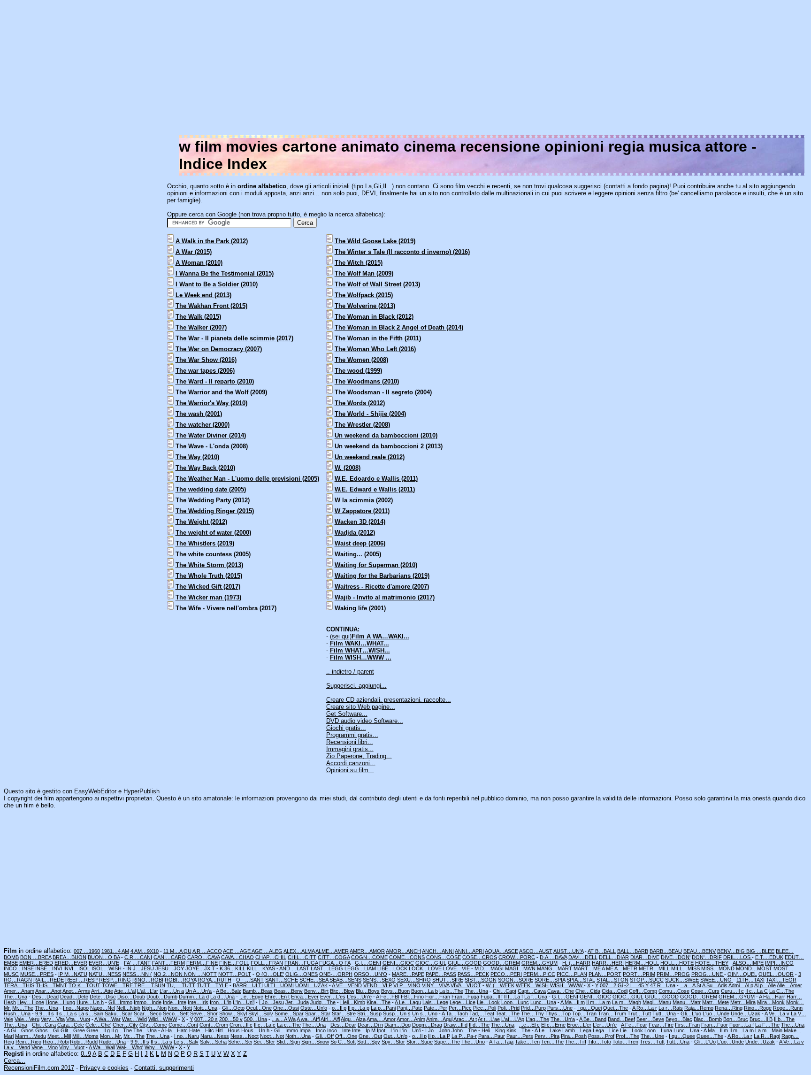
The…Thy (532, 1013)
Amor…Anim (411, 1019)
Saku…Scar (118, 1013)
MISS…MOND (717, 968)
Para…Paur (491, 1036)
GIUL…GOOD (465, 963)
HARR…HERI (608, 963)
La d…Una (222, 996)
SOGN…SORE (515, 980)
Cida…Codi (614, 991)
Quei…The (615, 1008)
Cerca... (14, 1060)
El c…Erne (553, 1025)
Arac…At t (465, 1019)
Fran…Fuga (465, 996)
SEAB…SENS (345, 980)
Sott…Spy (368, 1041)
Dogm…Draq (427, 1025)
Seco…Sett (176, 1013)
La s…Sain (90, 1013)
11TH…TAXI (750, 980)
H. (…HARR (576, 963)
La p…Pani (383, 1008)
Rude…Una (112, 1041)
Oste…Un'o (313, 1008)
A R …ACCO (207, 951)
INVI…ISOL (76, 968)
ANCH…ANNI (438, 951)
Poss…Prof (601, 1036)
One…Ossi (286, 1008)
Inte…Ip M (363, 1030)
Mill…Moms (85, 1036)
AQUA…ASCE (501, 951)
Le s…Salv (186, 1041)
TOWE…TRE (118, 985)
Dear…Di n (370, 1025)
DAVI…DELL (582, 957)
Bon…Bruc (735, 1019)
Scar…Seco (147, 1013)
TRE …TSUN (149, 985)
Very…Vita (53, 1019)
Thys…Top (558, 1013)
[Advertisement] (525, 69)
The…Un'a (563, 1019)
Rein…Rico (28, 1041)
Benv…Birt (316, 991)
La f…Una (535, 996)
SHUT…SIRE (447, 980)
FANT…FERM (168, 963)
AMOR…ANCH (403, 951)
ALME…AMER (332, 951)
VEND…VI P (377, 985)
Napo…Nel (102, 1008)
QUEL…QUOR (776, 974)
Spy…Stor (393, 1041)
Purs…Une (560, 1008)
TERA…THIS (19, 985)
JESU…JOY (170, 968)
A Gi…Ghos (20, 1030)
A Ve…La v (777, 1013)
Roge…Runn (788, 1008)
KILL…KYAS (261, 968)
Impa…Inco (312, 1030)
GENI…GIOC (398, 963)
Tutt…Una (664, 1013)
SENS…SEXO (379, 980)
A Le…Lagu (408, 1002)
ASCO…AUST (535, 951)
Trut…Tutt (639, 1013)
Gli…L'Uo (705, 1041)
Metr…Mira (743, 1002)
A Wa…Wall (102, 1047)
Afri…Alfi (330, 1019)
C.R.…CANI (138, 957)
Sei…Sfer (264, 1041)
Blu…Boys (368, 991)
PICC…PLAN (572, 974)
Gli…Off (324, 1036)
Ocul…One (259, 1008)
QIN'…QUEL (742, 974)
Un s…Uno (424, 1013)
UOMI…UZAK (311, 985)
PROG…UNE (707, 974)
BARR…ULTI (248, 985)
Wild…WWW (162, 1019)
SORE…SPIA (550, 980)
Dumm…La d (194, 996)
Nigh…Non (154, 1008)
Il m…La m (598, 1002)
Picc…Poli (484, 1008)
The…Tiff (575, 1041)
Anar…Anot (48, 991)
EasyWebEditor (95, 791)
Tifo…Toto (599, 1041)
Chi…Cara (44, 1025)
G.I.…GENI (368, 963)
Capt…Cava (532, 991)
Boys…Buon (395, 991)
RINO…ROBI (147, 980)
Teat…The (508, 1013)
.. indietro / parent (350, 671)
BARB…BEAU (666, 951)
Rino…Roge (758, 1008)
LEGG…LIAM (360, 968)
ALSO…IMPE (748, 963)
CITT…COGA (334, 957)
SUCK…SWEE (682, 980)
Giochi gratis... (346, 727)
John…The (464, 1030)
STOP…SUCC (647, 980)
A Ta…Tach (455, 1013)
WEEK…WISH (532, 985)
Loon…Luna (658, 1030)
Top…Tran (584, 1013)
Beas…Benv (288, 991)
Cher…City (125, 1025)
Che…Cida (587, 991)
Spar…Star (317, 1013)
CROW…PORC (516, 957)
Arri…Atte (102, 991)
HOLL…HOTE (677, 963)
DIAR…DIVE (644, 957)
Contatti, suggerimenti (164, 1067)
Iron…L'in (220, 1002)
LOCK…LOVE (425, 968)
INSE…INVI (48, 968)
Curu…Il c (732, 991)
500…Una (255, 1019)
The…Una (476, 991)
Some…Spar (289, 1013)
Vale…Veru (27, 1019)
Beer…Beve (650, 1019)
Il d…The (479, 1025)
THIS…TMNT (51, 985)
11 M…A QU (177, 951)
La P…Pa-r (464, 1036)
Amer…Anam (19, 991)
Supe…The (447, 1041)
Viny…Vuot (71, 1047)
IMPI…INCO (779, 963)
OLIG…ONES (301, 974)
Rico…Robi (56, 1041)
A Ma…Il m (572, 1002)
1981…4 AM (115, 951)
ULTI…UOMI (279, 985)
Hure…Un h (90, 1002)
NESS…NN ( (137, 974)
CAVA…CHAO (237, 957)
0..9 (86, 1053)
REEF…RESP (81, 980)
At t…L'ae (489, 1019)
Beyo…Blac (679, 1019)
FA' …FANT (137, 963)
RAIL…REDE (48, 980)
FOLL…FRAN (267, 963)
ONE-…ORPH (335, 974)
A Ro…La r (644, 1008)
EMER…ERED (36, 963)
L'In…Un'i (243, 1002)
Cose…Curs (705, 991)
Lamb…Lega (576, 1030)
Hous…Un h (255, 1030)
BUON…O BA (104, 957)
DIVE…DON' (675, 957)
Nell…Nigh (128, 1008)
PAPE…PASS (441, 974)
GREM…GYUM (539, 963)
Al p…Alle (765, 985)
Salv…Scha (213, 1041)
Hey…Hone (30, 1002)
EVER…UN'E (104, 963)
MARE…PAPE (408, 974)
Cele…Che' (98, 1025)
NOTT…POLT (234, 974)
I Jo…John (437, 1030)
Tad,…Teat (481, 1013)
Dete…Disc (103, 996)
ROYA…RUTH (214, 980)
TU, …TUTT (181, 985)
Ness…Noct (244, 1036)
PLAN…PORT (605, 974)
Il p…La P (439, 1036)
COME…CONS (407, 957)
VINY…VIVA (435, 985)
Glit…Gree (73, 1030)
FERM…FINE (202, 963)
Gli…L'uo (691, 1013)
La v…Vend (17, 1047)
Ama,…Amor (381, 1019)
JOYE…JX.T (200, 968)
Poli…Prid (508, 1008)
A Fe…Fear (634, 1025)
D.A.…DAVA (553, 957)
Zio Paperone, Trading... (359, 756)
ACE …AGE (237, 951)
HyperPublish (141, 791)
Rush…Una (17, 1013)
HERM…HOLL (642, 963)
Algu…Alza (353, 1019)
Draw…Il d (455, 1025)
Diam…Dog (397, 1025)
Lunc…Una (543, 1002)
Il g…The (121, 1030)
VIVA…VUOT (466, 985)
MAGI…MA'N (520, 968)
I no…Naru (186, 1036)
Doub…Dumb (161, 996)
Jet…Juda (297, 1002)
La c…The (289, 1025)
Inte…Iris (198, 1002)
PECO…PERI (506, 974)
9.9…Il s (44, 1013)
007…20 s (206, 1019)
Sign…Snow (315, 1041)
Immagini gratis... (350, 748)
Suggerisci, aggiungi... (356, 685)
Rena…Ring (728, 1008)
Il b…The (784, 1019)
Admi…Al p (740, 985)
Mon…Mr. (111, 1036)
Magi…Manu (657, 1002)
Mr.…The (22, 1008)
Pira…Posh (574, 1036)
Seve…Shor (204, 1013)
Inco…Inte (339, 1030)
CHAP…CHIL (270, 957)
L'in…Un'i (410, 1030)
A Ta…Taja (501, 1041)
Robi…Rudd (84, 1041)
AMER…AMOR (367, 951)
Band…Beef (621, 1019)
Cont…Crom (213, 1025)
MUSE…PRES (37, 974)
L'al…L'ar (147, 991)
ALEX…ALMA (298, 951)
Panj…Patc (409, 1008)
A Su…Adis (714, 985)
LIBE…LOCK (392, 968)
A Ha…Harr (772, 996)
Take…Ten (527, 1041)
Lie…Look (488, 1002)
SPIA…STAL (580, 980)
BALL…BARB (632, 951)
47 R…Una (662, 985)
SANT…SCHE (281, 980)
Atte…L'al (125, 991)
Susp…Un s (397, 1013)
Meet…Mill (59, 1036)
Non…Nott (180, 1008)
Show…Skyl (233, 1013)
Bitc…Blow (342, 991)
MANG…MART (554, 968)
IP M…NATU (72, 974)
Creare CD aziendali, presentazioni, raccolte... (388, 699)
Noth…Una (298, 1036)
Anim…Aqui (439, 1019)
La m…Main (768, 1030)
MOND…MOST (754, 968)
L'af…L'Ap (512, 1019)
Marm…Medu (30, 1036)
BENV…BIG (731, 951)
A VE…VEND (347, 985)
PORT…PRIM (639, 974)
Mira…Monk (771, 1002)
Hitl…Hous (227, 1030)
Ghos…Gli (47, 1030)
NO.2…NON (168, 974)
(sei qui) (369, 636)
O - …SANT (250, 980)
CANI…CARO (169, 957)
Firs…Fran (687, 1025)
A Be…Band (592, 1019)
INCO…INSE (19, 968)
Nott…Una (205, 1008)
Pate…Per (435, 1008)
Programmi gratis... (352, 734)
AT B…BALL (602, 951)
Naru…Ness (214, 1036)
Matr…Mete (715, 1002)
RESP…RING (115, 980)
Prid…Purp (533, 1008)
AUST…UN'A (568, 951)
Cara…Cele (70, 1025)
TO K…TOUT (84, 985)
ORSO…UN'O (370, 974)
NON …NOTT (200, 974)
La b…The (451, 991)
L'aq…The (537, 1019)
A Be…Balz (228, 991)
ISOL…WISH (107, 968)
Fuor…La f (741, 1025)
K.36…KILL (232, 968)
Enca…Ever (305, 996)
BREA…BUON (69, 957)
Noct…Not (272, 1036)
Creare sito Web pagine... (360, 706)
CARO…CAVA (203, 957)
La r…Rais (670, 1008)
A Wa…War (107, 1019)
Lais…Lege (435, 1002)
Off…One (346, 1036)
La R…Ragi (767, 1036)
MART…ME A (589, 968)
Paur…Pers (519, 1036)
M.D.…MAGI (489, 968)
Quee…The (709, 1036)
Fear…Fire (661, 1025)
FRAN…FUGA (301, 963)
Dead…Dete (74, 996)
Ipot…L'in (387, 1030)
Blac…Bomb (708, 1019)
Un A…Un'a (198, 991)
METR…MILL (654, 968)
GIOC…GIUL (430, 963)
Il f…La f (513, 996)
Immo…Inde (147, 1002)
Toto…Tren (625, 1041)
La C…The (781, 991)
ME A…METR (621, 968)
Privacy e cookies (104, 1067)
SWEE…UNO (716, 980)
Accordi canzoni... (350, 763)
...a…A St (690, 985)
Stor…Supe (419, 1041)
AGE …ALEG (267, 951)
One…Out (370, 1036)
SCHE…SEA (314, 980)
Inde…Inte (174, 1002)
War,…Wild (134, 1019)
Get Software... (346, 713)
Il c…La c (264, 1025)
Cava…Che (560, 991)
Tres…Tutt (652, 1041)
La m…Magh (626, 1002)
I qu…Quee (682, 1036)
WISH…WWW (567, 985)
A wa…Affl (308, 1019)
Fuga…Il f (492, 996)
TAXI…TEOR (781, 980)
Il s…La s (66, 1013)
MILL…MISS (685, 968)
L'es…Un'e (359, 996)
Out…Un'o (395, 1036)
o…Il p (339, 1008)
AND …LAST (294, 968)
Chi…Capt (504, 991)
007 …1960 (87, 951)
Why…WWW (159, 1047)
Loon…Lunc (515, 1002)
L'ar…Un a (172, 991)
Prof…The (627, 1036)
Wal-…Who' (129, 1047)
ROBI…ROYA (180, 980)
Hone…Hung (60, 1002)
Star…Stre (344, 1013)
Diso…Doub (131, 996)
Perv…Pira (547, 1036)
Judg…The (323, 1002)
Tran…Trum (612, 1013)
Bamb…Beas (258, 991)
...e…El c (529, 1025)
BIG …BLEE (760, 951)
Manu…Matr (687, 1002)
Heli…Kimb (352, 1002)
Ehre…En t (277, 996)
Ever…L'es (332, 996)
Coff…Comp (643, 991)
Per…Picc (460, 1008)
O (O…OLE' (270, 974)
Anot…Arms (76, 991)
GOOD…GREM (501, 963)
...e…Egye (251, 996)
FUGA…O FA (334, 963)
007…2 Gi (611, 985)
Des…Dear (343, 1025)
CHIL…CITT (302, 957)
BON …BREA (35, 957)
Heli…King (493, 1030)
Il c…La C (756, 991)
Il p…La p (358, 1008)
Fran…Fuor (714, 1025)
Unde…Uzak (745, 1013)
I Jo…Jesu (271, 1002)
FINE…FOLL (234, 963)
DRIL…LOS (737, 957)
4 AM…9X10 (144, 951)
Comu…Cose (673, 991)
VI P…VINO (407, 985)
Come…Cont (183, 1025)
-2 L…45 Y (636, 985)
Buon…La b (424, 991)
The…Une (652, 1036)
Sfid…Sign (288, 1041)
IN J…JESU (140, 968)
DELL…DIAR (614, 957)
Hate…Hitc (201, 1030)
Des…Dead (45, 996)
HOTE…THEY (711, 963)
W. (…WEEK (500, 985)
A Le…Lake (548, 1030)
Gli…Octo (233, 1008)
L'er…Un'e (605, 1025)
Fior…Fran (437, 996)
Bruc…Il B (761, 1019)
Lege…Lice (462, 1002)
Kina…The (378, 1002)
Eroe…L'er (579, 1025)
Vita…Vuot (78, 1019)
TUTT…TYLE (212, 985)
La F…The (767, 1025)
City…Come (153, 1025)
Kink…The (518, 1030)
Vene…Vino (44, 1047)
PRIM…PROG (673, 974)
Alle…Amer (789, 985)
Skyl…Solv (260, 1013)
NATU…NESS (105, 974)
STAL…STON (612, 980)
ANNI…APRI (469, 951)
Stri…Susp (369, 1013)
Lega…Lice (606, 1030)
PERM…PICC (539, 974)
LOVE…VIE (457, 968)
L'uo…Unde (716, 1013)
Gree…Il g (98, 1030)
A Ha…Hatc (174, 1030)
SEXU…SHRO (414, 980)
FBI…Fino (412, 996)
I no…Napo (76, 1008)
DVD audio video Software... (364, 720)
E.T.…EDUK (769, 957)
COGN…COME (369, 957)
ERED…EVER (70, 963)
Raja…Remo (698, 1008)
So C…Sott (343, 1041)
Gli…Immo (120, 1002)
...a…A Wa (284, 1019)
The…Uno (473, 1041)
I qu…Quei (589, 1008)
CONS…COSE (443, 957)
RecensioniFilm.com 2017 (39, 1067)
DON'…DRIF (707, 957)
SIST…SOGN (481, 980)
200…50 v (231, 1019)
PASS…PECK (473, 974)
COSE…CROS (479, 957)
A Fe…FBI (387, 996)
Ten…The (552, 1041)
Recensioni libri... (349, 741)
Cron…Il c (241, 1025)
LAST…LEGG (327, 968)
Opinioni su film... (350, 770)
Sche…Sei (240, 1041)
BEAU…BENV (699, 951)
